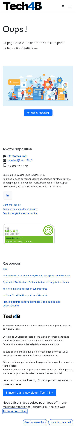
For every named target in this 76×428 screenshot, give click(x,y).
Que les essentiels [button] (35, 422)
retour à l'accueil (38, 113)
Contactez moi (17, 156)
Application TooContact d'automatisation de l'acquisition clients (36, 282)
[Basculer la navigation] (69, 6)
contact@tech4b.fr (20, 160)
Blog (5, 269)
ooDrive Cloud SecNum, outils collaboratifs (25, 295)
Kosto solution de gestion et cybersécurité (25, 288)
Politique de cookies (15, 411)
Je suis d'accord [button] (61, 422)
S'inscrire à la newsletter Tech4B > (29, 392)
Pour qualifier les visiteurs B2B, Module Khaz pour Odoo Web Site (37, 275)
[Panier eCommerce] (62, 5)
